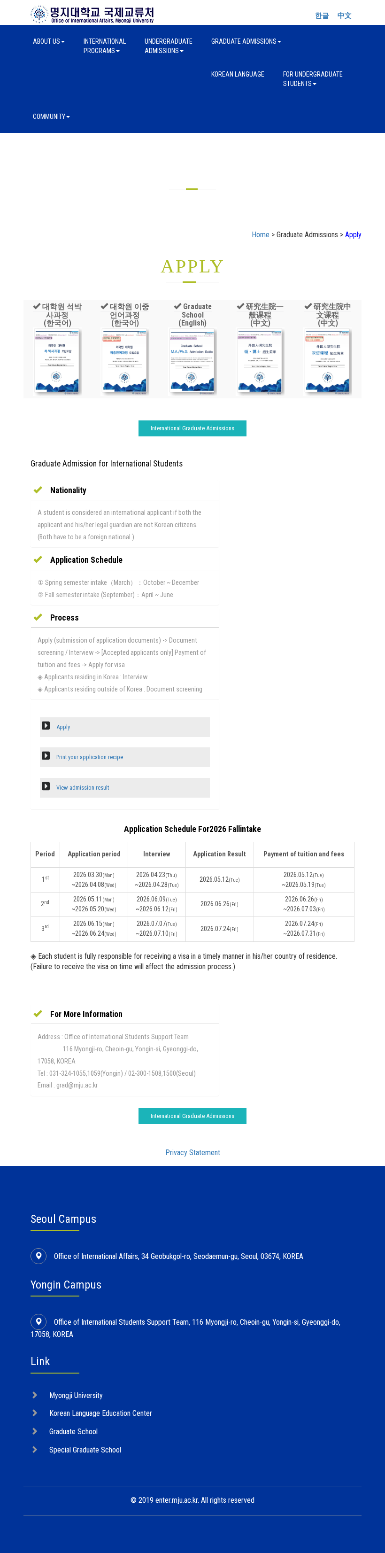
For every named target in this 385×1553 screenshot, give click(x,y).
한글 (322, 15)
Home (261, 234)
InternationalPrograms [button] (105, 46)
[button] (57, 315)
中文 (345, 15)
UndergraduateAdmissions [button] (168, 46)
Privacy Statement (192, 1152)
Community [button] (49, 116)
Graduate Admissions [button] (244, 41)
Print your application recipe (89, 757)
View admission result (82, 787)
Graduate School (73, 1431)
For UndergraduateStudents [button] (313, 78)
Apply (62, 726)
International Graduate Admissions (192, 428)
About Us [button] (46, 41)
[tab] (125, 490)
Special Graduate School (85, 1449)
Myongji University (76, 1395)
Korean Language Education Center (100, 1413)
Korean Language (237, 74)
